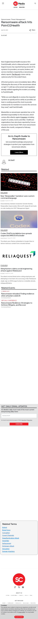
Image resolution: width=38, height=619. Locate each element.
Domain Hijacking (8, 551)
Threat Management (18, 19)
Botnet (4, 527)
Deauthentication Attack (10, 538)
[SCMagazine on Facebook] (15, 587)
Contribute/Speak (10, 603)
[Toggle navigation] (3, 3)
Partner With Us (33, 603)
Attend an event (18, 603)
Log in (15, 7)
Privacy (31, 595)
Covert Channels (8, 535)
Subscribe (19, 424)
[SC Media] (19, 3)
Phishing (4, 265)
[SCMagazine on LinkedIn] (23, 587)
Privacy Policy (29, 420)
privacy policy (21, 612)
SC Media (7, 595)
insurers (24, 117)
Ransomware (5, 19)
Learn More (19, 152)
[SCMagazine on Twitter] (19, 587)
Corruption (6, 533)
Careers (26, 595)
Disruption (5, 549)
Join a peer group (25, 603)
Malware (4, 193)
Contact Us (21, 595)
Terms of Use (23, 420)
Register (21, 7)
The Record (16, 74)
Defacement (6, 543)
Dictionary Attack (8, 546)
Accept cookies (19, 616)
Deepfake (5, 541)
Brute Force (6, 530)
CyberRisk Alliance (14, 595)
